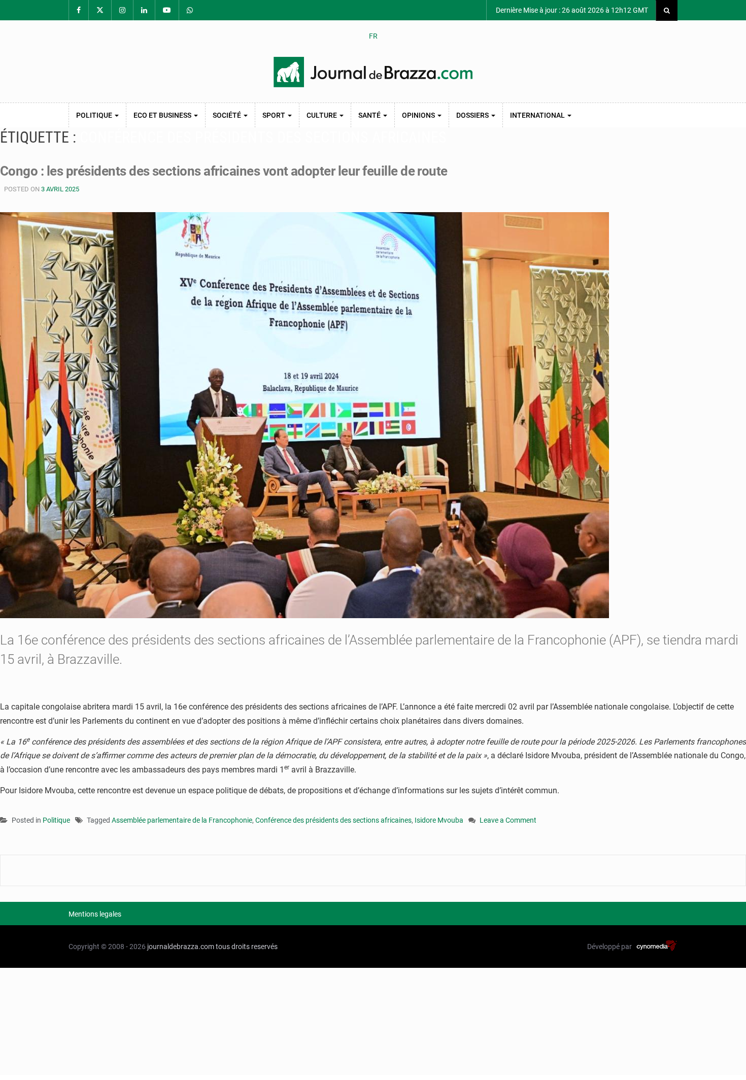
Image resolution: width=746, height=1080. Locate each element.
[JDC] (373, 72)
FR (373, 36)
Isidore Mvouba (439, 820)
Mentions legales (95, 914)
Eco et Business (163, 115)
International (538, 115)
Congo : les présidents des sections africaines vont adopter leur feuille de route (224, 171)
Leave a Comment (508, 821)
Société (228, 115)
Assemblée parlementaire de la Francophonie (182, 820)
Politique (95, 115)
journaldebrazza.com (180, 946)
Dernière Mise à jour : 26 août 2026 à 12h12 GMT (571, 10)
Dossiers (473, 115)
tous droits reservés (247, 946)
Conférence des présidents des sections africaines (333, 820)
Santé (370, 115)
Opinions (419, 115)
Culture (322, 115)
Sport (274, 115)
